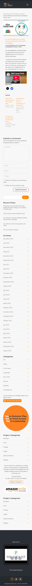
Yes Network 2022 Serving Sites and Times (14, 224)
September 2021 (8, 260)
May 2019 (6, 329)
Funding (5, 447)
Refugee (5, 460)
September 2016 (8, 346)
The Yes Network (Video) (10, 230)
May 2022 (6, 252)
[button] (12, 558)
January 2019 (7, 342)
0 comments (9, 43)
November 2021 (8, 256)
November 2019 (8, 316)
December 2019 (8, 312)
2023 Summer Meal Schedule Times (14, 213)
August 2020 (7, 286)
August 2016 (7, 351)
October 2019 (7, 321)
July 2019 (6, 325)
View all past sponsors (16, 570)
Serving (5, 381)
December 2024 (8, 239)
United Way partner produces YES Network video (10, 101)
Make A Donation (16, 482)
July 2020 (6, 290)
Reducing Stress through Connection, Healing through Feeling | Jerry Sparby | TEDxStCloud (14, 207)
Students (6, 386)
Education (6, 438)
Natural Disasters (8, 456)
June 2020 (6, 295)
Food (4, 443)
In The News (14, 41)
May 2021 (6, 269)
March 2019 (7, 338)
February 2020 (7, 308)
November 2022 (8, 247)
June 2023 (6, 243)
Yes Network (11, 39)
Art (4, 360)
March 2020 (7, 303)
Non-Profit (21, 41)
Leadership (6, 373)
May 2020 (6, 299)
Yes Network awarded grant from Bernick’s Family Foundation (9, 119)
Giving (7, 41)
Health (5, 451)
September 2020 (8, 282)
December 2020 (8, 273)
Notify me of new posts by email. (14, 185)
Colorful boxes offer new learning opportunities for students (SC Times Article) (20, 103)
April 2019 (6, 333)
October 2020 (7, 278)
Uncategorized (7, 390)
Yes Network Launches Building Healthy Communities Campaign (15, 218)
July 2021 (6, 265)
